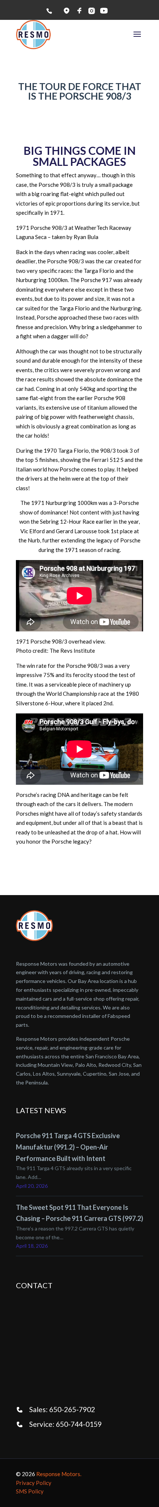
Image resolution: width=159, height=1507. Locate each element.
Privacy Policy (33, 1482)
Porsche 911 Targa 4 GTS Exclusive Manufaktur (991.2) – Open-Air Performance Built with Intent (68, 1147)
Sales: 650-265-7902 (62, 1409)
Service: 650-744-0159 (65, 1424)
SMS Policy (30, 1491)
